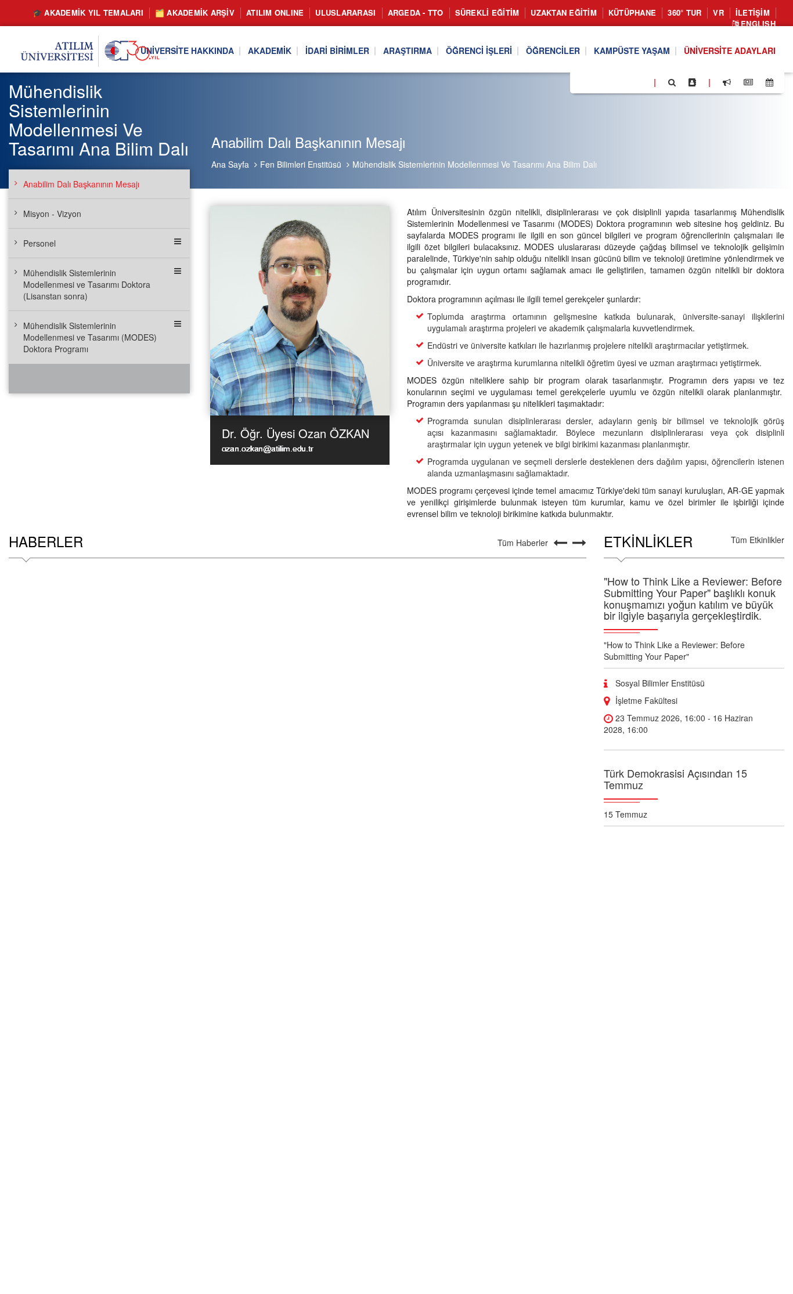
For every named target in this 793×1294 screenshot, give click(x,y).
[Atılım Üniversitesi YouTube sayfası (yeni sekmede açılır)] (640, 81)
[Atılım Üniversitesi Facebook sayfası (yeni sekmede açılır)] (582, 81)
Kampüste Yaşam (632, 51)
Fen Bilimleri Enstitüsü (300, 164)
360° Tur (684, 12)
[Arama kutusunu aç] (672, 82)
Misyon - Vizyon (52, 213)
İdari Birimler (337, 51)
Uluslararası (345, 12)
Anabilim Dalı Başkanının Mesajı (81, 184)
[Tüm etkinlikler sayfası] (769, 82)
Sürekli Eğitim (487, 12)
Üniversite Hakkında (187, 51)
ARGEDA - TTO (416, 12)
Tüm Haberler (523, 542)
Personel (39, 243)
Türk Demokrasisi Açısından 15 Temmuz (675, 778)
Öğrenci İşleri (479, 51)
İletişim (753, 12)
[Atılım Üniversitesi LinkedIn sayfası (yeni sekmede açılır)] (610, 81)
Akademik (269, 51)
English (757, 23)
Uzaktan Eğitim (564, 12)
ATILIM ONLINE (275, 12)
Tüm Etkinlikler (757, 539)
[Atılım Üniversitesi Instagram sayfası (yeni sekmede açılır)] (625, 81)
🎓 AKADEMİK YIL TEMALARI (88, 12)
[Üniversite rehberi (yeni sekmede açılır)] (692, 82)
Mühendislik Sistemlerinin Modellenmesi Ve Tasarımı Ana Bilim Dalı (474, 164)
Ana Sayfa (230, 164)
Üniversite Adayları (730, 51)
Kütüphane (632, 12)
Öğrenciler (553, 51)
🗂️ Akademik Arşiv (195, 12)
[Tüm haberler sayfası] (748, 82)
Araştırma (407, 51)
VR (718, 12)
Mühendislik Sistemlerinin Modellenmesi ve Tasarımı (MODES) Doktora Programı (90, 337)
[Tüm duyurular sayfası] (726, 82)
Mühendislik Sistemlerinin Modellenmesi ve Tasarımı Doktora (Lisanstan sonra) (86, 284)
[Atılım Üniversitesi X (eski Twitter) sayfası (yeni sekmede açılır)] (596, 83)
